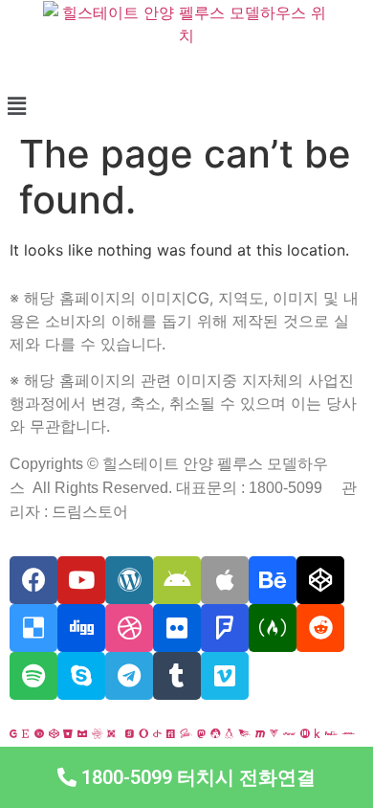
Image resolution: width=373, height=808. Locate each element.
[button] (186, 777)
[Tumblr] (177, 676)
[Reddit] (320, 628)
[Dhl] (348, 733)
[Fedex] (331, 733)
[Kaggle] (317, 733)
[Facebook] (33, 580)
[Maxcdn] (260, 733)
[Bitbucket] (68, 733)
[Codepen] (320, 580)
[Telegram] (129, 676)
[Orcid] (39, 733)
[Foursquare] (225, 628)
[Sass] (186, 733)
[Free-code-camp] (272, 628)
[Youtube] (81, 580)
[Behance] (272, 580)
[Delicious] (33, 628)
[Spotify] (33, 676)
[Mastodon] (201, 733)
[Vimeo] (225, 676)
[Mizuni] (305, 733)
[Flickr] (177, 628)
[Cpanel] (289, 733)
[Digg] (81, 628)
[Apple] (225, 580)
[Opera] (143, 733)
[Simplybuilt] (82, 733)
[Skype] (81, 676)
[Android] (177, 580)
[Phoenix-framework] (244, 733)
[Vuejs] (274, 733)
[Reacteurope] (97, 733)
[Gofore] (13, 733)
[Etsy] (26, 733)
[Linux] (229, 733)
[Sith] (111, 733)
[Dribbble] (129, 628)
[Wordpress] (129, 580)
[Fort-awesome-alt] (215, 733)
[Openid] (157, 733)
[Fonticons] (170, 733)
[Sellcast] (129, 733)
